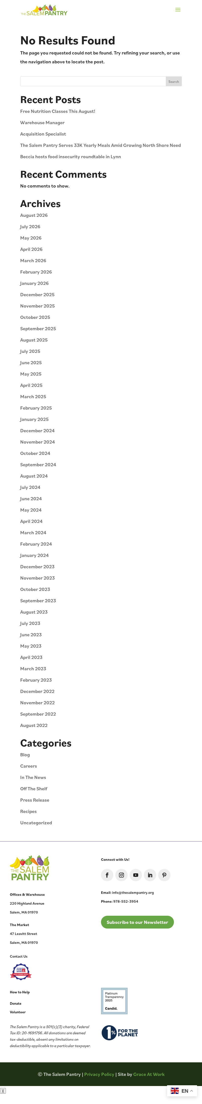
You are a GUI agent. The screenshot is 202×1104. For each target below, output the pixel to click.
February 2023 (36, 680)
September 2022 (38, 714)
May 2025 (31, 374)
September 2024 (38, 464)
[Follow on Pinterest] (164, 875)
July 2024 (30, 487)
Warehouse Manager (42, 122)
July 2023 (30, 623)
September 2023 (38, 600)
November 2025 (37, 306)
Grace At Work (149, 1074)
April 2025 (31, 385)
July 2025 (30, 351)
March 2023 (33, 668)
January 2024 (34, 555)
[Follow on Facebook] (107, 875)
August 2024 (34, 476)
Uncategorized (36, 822)
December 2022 (37, 691)
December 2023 (37, 566)
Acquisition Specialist (43, 134)
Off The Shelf (33, 788)
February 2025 (36, 408)
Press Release (34, 800)
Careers (28, 766)
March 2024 (33, 532)
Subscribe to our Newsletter (137, 922)
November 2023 (37, 578)
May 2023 (30, 646)
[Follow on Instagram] (121, 875)
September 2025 (38, 328)
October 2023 (35, 589)
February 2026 (36, 272)
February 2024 (36, 544)
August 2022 (34, 725)
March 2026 (33, 260)
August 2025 (34, 340)
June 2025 (31, 362)
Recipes (28, 811)
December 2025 (37, 294)
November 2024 (37, 442)
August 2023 (34, 612)
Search (173, 81)
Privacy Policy (99, 1074)
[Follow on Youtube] (136, 875)
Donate (15, 1003)
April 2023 (31, 657)
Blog (25, 754)
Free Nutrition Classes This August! (57, 111)
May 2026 (31, 238)
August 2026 (34, 215)
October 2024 (35, 453)
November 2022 (37, 702)
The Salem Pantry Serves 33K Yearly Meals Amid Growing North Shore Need (100, 145)
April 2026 (31, 249)
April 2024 (31, 521)
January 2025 (34, 419)
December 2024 (37, 430)
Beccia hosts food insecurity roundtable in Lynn (70, 156)
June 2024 (31, 498)
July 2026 (30, 226)
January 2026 (34, 283)
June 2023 (31, 634)
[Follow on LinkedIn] (150, 875)
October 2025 (35, 317)
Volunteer (18, 1012)
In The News (33, 777)
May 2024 (31, 510)
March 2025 (33, 396)
